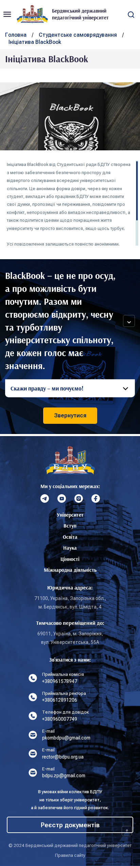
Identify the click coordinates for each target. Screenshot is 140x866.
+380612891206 (59, 700)
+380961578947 (59, 681)
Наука (70, 548)
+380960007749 (59, 719)
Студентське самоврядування (78, 35)
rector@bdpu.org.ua (63, 757)
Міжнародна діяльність (70, 570)
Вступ (70, 525)
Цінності (70, 559)
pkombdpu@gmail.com (66, 737)
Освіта (70, 537)
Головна (16, 35)
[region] (72, 203)
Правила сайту (70, 855)
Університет (70, 515)
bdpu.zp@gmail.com (63, 775)
